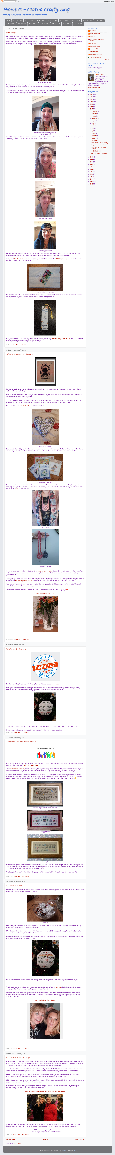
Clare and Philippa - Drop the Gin (45, 593)
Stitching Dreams (95, 46)
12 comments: (25, 1048)
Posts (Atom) (16, 1143)
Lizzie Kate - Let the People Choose (21, 742)
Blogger (75, 1150)
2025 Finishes (29, 21)
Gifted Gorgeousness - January (19, 354)
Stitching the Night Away (64, 259)
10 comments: (25, 876)
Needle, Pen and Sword (96, 55)
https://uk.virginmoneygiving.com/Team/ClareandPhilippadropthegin (45, 1091)
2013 (91, 172)
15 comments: (25, 345)
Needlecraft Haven (20, 259)
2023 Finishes (52, 21)
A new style (11, 32)
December (95, 111)
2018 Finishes (10, 24)
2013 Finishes (67, 24)
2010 (91, 179)
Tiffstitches (93, 43)
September (95, 119)
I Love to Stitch (94, 49)
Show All (107, 59)
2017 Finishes (22, 24)
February (94, 136)
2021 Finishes (76, 21)
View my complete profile (95, 87)
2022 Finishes (64, 21)
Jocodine (92, 36)
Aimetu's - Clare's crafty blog (36, 9)
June (93, 126)
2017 (91, 162)
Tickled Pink (93, 31)
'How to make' (24, 406)
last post (58, 987)
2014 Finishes (56, 24)
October (94, 116)
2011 (91, 177)
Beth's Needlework (95, 34)
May (93, 128)
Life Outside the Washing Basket (97, 40)
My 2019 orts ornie (14, 885)
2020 (91, 109)
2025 (91, 97)
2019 (91, 157)
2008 (91, 184)
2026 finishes (17, 21)
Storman (63, 1150)
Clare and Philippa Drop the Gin (61, 339)
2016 (91, 164)
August (94, 121)
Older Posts (79, 1140)
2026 (91, 94)
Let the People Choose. (31, 765)
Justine (56, 449)
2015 (91, 167)
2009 (91, 182)
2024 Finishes (41, 21)
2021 (91, 107)
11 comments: (25, 733)
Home (8, 21)
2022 (91, 104)
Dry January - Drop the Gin (23, 580)
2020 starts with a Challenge (18, 1057)
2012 (91, 174)
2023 (91, 102)
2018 (91, 160)
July (93, 123)
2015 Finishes (44, 24)
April (93, 131)
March (94, 133)
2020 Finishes (87, 21)
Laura (16, 489)
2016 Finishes (33, 24)
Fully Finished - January (15, 649)
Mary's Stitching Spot (96, 57)
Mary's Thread (94, 52)
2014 (91, 169)
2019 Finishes (99, 21)
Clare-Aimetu (100, 74)
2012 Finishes (78, 24)
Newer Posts (11, 1140)
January (94, 138)
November (94, 114)
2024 (91, 99)
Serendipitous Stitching (45, 571)
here (57, 684)
